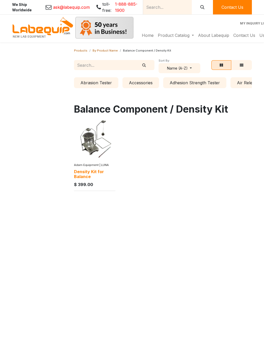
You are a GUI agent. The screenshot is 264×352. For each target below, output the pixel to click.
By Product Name (105, 50)
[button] (179, 68)
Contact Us (232, 7)
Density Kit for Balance (89, 174)
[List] (241, 65)
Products (80, 50)
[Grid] (221, 65)
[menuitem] (148, 35)
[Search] (202, 7)
